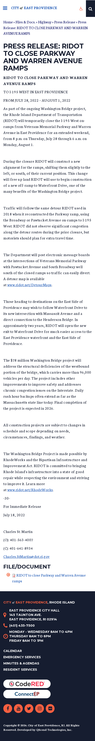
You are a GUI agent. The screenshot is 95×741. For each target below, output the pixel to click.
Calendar (12, 651)
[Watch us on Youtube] (18, 708)
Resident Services (20, 670)
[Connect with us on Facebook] (7, 708)
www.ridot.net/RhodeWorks (30, 489)
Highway (44, 21)
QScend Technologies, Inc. (54, 729)
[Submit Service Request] (27, 694)
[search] (90, 8)
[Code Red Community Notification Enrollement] (27, 684)
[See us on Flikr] (50, 708)
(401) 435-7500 (22, 626)
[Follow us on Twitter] (29, 708)
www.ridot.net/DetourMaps (29, 284)
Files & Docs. (25, 21)
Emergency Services (22, 657)
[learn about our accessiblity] (81, 8)
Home (8, 21)
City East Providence (39, 602)
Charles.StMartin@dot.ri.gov (26, 556)
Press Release (64, 21)
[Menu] (5, 8)
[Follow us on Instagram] (39, 708)
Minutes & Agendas (21, 663)
